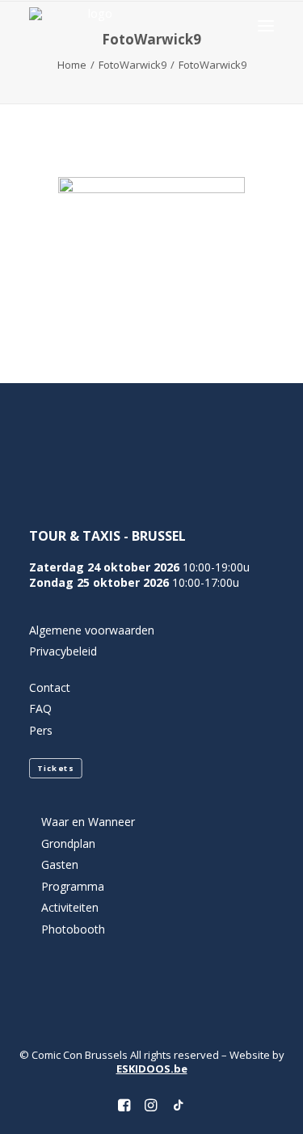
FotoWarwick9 (132, 64)
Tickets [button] (55, 768)
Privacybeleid (63, 651)
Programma (72, 886)
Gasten (59, 864)
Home (71, 64)
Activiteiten (70, 907)
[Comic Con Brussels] (93, 25)
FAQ (40, 708)
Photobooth (73, 929)
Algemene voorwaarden (91, 630)
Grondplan (68, 843)
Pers (41, 730)
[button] (266, 25)
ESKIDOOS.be (151, 1068)
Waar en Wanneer (88, 821)
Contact (49, 687)
